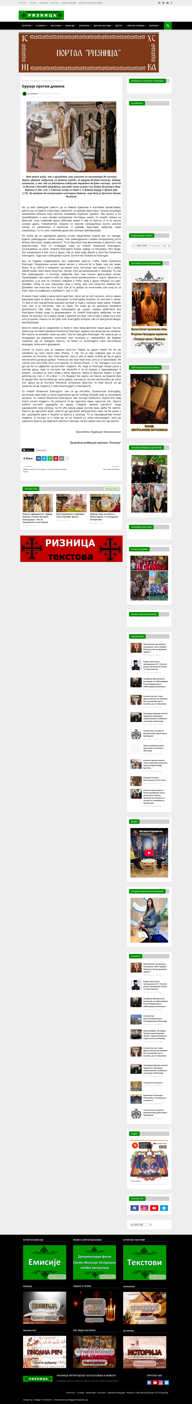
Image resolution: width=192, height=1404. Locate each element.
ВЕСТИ (118, 25)
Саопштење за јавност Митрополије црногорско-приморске (155, 733)
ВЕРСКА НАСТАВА (102, 25)
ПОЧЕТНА (23, 3)
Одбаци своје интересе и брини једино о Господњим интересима (104, 517)
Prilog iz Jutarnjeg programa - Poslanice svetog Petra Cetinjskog (161, 1184)
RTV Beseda (134, 1184)
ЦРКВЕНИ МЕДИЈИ (68, 3)
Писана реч (36, 80)
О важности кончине (152, 1082)
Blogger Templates (43, 1399)
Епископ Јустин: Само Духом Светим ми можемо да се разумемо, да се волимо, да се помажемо (155, 700)
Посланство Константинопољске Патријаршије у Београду (155, 1018)
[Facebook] (38, 458)
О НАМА (33, 3)
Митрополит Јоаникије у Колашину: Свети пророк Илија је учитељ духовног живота (155, 648)
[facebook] (134, 1208)
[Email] (61, 458)
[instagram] (144, 1208)
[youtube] (154, 1208)
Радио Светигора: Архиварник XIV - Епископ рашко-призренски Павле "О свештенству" (155, 665)
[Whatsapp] (50, 458)
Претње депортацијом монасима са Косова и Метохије (153, 748)
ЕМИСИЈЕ (69, 25)
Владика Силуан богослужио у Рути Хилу (154, 778)
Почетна (25, 80)
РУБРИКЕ (153, 25)
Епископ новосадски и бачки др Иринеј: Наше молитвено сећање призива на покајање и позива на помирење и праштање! (154, 796)
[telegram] (164, 1208)
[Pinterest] (55, 458)
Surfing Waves (168, 89)
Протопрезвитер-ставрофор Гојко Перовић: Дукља (70, 515)
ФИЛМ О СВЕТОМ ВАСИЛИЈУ (90, 3)
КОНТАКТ (55, 3)
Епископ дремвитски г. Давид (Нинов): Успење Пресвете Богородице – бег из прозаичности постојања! (37, 518)
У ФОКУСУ (41, 25)
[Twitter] (44, 458)
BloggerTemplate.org (78, 1399)
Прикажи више (111, 489)
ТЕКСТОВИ (55, 25)
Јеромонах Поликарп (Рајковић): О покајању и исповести (154, 1098)
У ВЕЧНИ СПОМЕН (135, 25)
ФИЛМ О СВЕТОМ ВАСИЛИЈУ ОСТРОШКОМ (147, 1392)
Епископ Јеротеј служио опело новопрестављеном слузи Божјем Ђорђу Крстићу (155, 764)
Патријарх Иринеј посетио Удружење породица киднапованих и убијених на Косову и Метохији (155, 717)
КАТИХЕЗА (84, 25)
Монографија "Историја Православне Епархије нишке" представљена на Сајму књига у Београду (155, 1034)
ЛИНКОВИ (43, 3)
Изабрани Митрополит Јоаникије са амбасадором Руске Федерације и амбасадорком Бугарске (155, 683)
